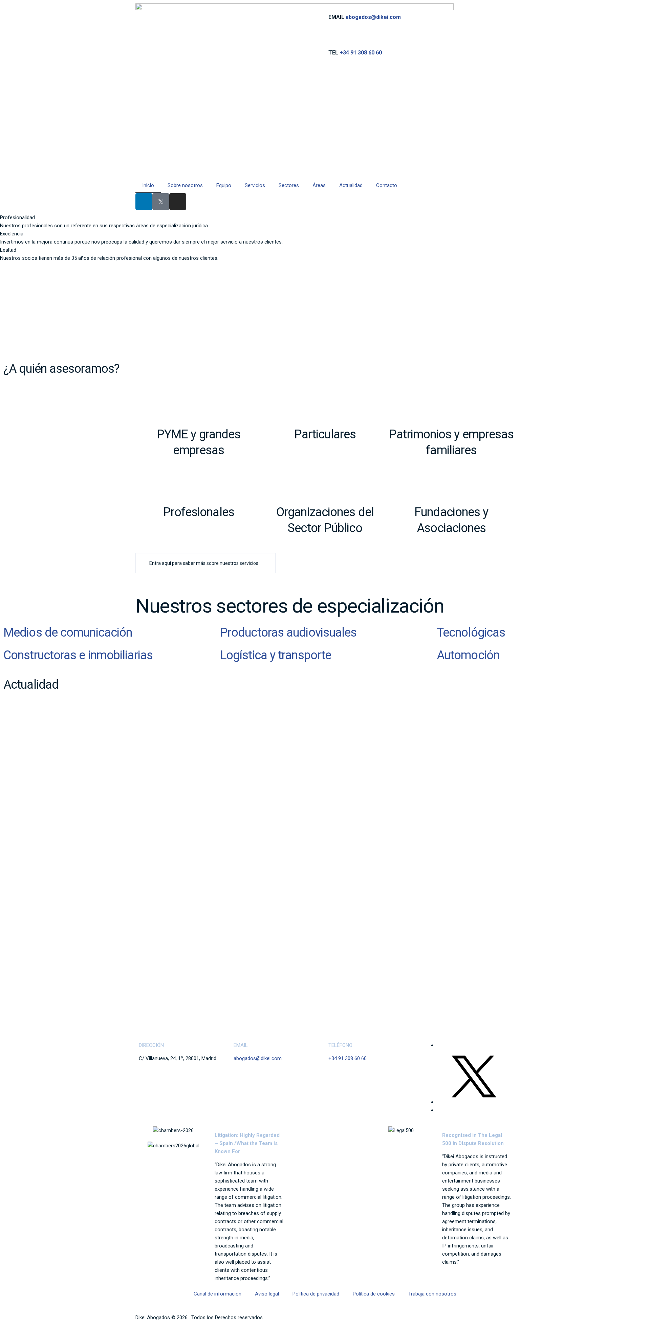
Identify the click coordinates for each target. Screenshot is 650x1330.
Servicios (255, 185)
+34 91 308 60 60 (361, 52)
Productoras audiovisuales (288, 632)
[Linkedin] (143, 201)
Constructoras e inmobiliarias (78, 655)
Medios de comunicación (67, 632)
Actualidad (351, 185)
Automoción (468, 655)
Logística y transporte (275, 655)
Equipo (223, 185)
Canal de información (217, 1294)
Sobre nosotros (185, 185)
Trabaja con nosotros (432, 1294)
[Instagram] (177, 201)
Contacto (386, 185)
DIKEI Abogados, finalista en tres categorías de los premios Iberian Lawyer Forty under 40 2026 (298, 946)
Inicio (148, 185)
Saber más (147, 758)
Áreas (319, 185)
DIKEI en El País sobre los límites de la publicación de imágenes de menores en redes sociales (297, 843)
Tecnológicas (471, 632)
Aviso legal (267, 1294)
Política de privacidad (315, 1294)
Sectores (289, 185)
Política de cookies (374, 1294)
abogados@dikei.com (373, 17)
